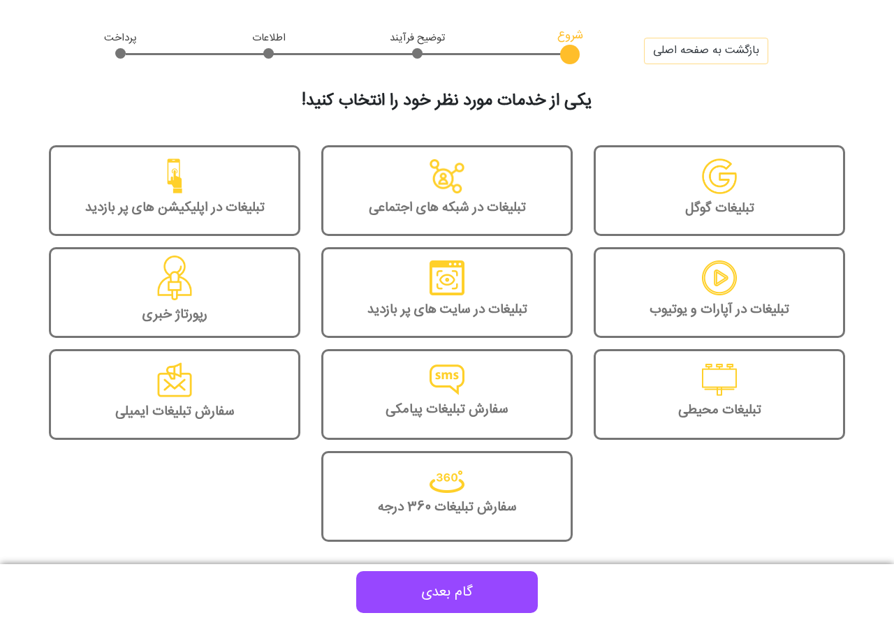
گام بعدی (447, 592)
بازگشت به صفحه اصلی (706, 50)
